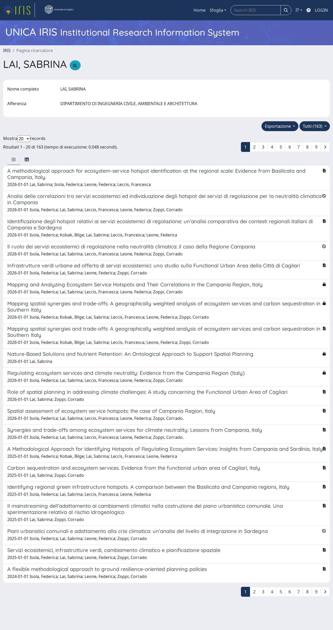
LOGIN (321, 10)
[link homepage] (19, 10)
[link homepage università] (59, 10)
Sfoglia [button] (216, 10)
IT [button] (297, 10)
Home (200, 10)
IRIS (7, 50)
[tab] (13, 159)
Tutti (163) (313, 126)
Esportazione (278, 126)
